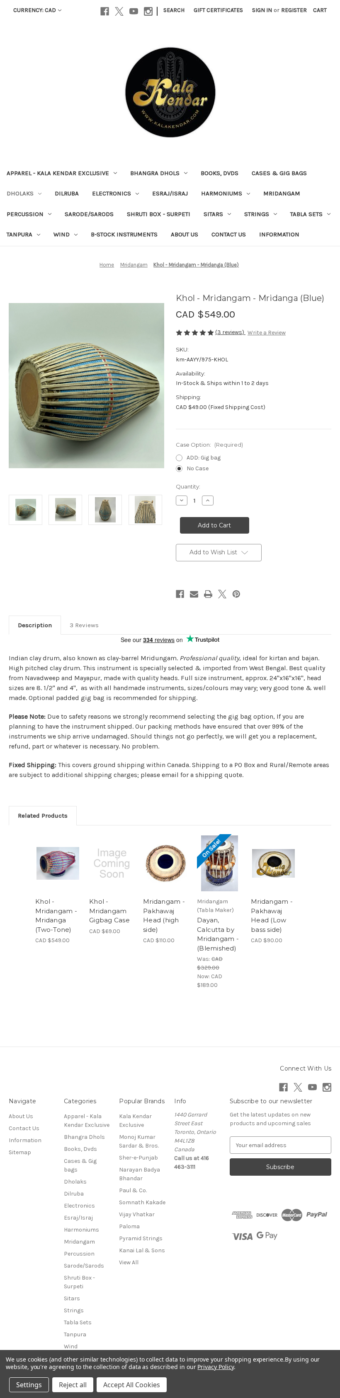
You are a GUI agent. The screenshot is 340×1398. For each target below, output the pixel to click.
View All (128, 1262)
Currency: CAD (34, 10)
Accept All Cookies (131, 1384)
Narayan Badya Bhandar (139, 1174)
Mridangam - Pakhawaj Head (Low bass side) (272, 916)
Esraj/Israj (170, 193)
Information (279, 234)
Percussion (25, 214)
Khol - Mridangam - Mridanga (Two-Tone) (56, 916)
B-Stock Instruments (124, 234)
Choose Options (58, 873)
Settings (29, 1384)
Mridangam (281, 193)
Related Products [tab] (43, 815)
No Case (198, 468)
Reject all (73, 1384)
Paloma (129, 1226)
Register (294, 10)
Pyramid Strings (141, 1238)
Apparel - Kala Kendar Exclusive (58, 173)
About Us (184, 234)
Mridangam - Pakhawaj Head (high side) (164, 916)
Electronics (111, 193)
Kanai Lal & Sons (142, 1250)
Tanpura (19, 234)
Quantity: (188, 486)
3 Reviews (84, 625)
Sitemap (20, 1152)
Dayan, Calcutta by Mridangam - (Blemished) (218, 934)
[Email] (194, 594)
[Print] (208, 594)
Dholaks (20, 193)
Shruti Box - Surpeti (158, 214)
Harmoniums (221, 193)
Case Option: (209, 444)
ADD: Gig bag (204, 457)
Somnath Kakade (142, 1202)
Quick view (58, 853)
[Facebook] (104, 11)
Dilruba (67, 193)
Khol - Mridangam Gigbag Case (109, 911)
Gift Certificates (218, 10)
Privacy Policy (215, 1367)
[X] (119, 11)
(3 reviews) (230, 332)
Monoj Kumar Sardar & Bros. (139, 1141)
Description (35, 625)
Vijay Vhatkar (137, 1214)
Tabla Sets (306, 214)
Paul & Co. (133, 1190)
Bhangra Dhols (155, 173)
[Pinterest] (236, 594)
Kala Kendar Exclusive (135, 1121)
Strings (256, 214)
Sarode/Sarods (89, 214)
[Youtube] (133, 11)
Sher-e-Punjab (138, 1157)
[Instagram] (148, 11)
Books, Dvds (219, 173)
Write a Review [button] (267, 332)
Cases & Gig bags (279, 173)
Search (174, 10)
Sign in (262, 10)
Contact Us (228, 234)
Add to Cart (112, 873)
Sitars (213, 214)
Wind (61, 234)
